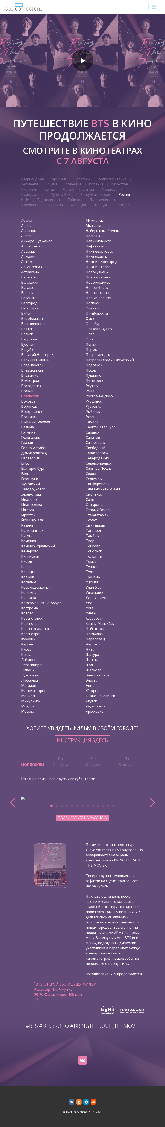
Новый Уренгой (99, 297)
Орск (90, 339)
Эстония (122, 204)
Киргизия (29, 189)
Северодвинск (98, 458)
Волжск (27, 391)
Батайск (28, 297)
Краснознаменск (35, 628)
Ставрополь (96, 504)
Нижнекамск (96, 256)
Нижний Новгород (101, 261)
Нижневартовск (99, 251)
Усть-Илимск (97, 597)
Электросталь (97, 675)
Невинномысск (98, 241)
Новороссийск (98, 282)
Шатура (92, 654)
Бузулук (27, 344)
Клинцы (28, 571)
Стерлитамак (97, 515)
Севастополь (97, 453)
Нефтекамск (96, 246)
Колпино (28, 597)
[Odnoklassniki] (79, 1102)
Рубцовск (94, 401)
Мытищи (93, 225)
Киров (26, 561)
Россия (124, 194)
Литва (88, 189)
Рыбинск (93, 411)
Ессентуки (29, 478)
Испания (96, 184)
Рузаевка (93, 406)
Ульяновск (95, 592)
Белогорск (30, 308)
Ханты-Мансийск (100, 623)
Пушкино (93, 375)
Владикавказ (32, 370)
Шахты (92, 659)
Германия (29, 184)
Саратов (93, 437)
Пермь (91, 349)
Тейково (93, 546)
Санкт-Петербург (100, 427)
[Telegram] (86, 1102)
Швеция (101, 204)
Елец (25, 473)
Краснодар (30, 623)
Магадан (28, 685)
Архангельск (31, 266)
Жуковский (30, 484)
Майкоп (28, 695)
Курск (26, 649)
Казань (27, 525)
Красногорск (32, 618)
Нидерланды (32, 194)
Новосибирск (97, 287)
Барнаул (28, 292)
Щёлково (94, 670)
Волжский (30, 396)
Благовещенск (33, 323)
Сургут (91, 520)
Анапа (26, 235)
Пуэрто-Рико (62, 194)
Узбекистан (31, 204)
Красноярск (31, 633)
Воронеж (29, 406)
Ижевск (27, 509)
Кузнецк (28, 639)
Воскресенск (31, 411)
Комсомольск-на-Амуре (41, 602)
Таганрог (93, 530)
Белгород (29, 303)
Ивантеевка (31, 504)
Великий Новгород (37, 354)
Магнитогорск (33, 690)
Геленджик (30, 437)
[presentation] (13, 802)
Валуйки (28, 349)
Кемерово (29, 551)
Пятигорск (94, 380)
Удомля (92, 582)
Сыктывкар (95, 525)
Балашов (29, 287)
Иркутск (28, 515)
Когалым (28, 582)
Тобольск (94, 551)
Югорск (92, 690)
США (25, 199)
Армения (59, 179)
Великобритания (112, 179)
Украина (55, 204)
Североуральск (99, 463)
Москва (27, 711)
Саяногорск (95, 442)
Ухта (89, 608)
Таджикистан (48, 199)
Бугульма (29, 339)
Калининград (32, 530)
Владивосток (32, 365)
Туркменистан (102, 199)
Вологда (28, 401)
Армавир (29, 256)
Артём (26, 261)
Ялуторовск (95, 706)
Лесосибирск (32, 664)
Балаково (29, 277)
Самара (92, 422)
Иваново (29, 499)
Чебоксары (95, 628)
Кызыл (26, 654)
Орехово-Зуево (99, 328)
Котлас (27, 613)
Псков (91, 370)
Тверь (91, 540)
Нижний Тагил (98, 266)
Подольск (94, 365)
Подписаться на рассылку (82, 817)
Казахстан (119, 184)
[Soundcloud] (93, 1102)
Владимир (30, 375)
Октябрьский (97, 313)
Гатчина (28, 432)
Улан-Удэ (93, 587)
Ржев (90, 391)
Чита (90, 649)
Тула (90, 571)
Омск (90, 318)
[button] (51, 806)
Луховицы (30, 675)
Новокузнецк (97, 272)
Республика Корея (95, 194)
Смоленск (94, 494)
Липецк (27, 670)
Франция (78, 204)
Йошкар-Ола (32, 520)
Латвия (69, 189)
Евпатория (30, 458)
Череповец (95, 639)
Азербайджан (32, 179)
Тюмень (93, 577)
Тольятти (94, 556)
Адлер (26, 225)
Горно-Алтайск (34, 447)
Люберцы (29, 680)
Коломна (28, 592)
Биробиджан (32, 318)
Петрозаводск (98, 354)
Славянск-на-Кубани (103, 489)
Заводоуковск (33, 489)
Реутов (92, 385)
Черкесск (93, 644)
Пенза (91, 344)
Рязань (92, 416)
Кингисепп (30, 556)
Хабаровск (94, 618)
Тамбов (92, 535)
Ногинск (93, 303)
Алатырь (28, 230)
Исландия (73, 184)
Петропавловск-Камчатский (110, 360)
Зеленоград (31, 494)
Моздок (28, 706)
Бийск (26, 313)
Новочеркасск (98, 292)
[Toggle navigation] (154, 7)
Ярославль (95, 711)
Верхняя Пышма (35, 360)
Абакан (27, 220)
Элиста (91, 680)
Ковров (27, 577)
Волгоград (30, 380)
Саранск (92, 432)
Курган (27, 644)
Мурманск (94, 220)
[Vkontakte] (82, 1060)
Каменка (28, 540)
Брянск (27, 334)
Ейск (25, 463)
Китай (50, 189)
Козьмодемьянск (35, 587)
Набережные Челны (102, 230)
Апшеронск (30, 246)
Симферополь (98, 484)
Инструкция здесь (82, 740)
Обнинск (93, 308)
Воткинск (29, 416)
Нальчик (93, 235)
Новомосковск (98, 277)
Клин (25, 566)
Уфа (89, 602)
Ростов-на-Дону (99, 396)
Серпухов (94, 478)
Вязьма (27, 427)
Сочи (90, 499)
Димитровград (34, 453)
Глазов (27, 442)
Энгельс (92, 685)
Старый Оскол (98, 509)
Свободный (95, 447)
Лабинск (28, 659)
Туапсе (91, 566)
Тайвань (74, 199)
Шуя (89, 664)
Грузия (51, 184)
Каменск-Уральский (38, 546)
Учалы (91, 613)
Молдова (109, 189)
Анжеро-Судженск (36, 241)
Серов (91, 473)
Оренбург (94, 323)
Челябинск (95, 633)
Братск (27, 328)
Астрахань (30, 272)
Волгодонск (31, 385)
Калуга (26, 535)
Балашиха (29, 282)
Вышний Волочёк (36, 422)
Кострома (29, 608)
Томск (91, 561)
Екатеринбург (33, 468)
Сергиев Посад (98, 468)
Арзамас (28, 251)
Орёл (90, 334)
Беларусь (82, 179)
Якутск (91, 701)
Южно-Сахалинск (100, 695)
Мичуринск (30, 701)
